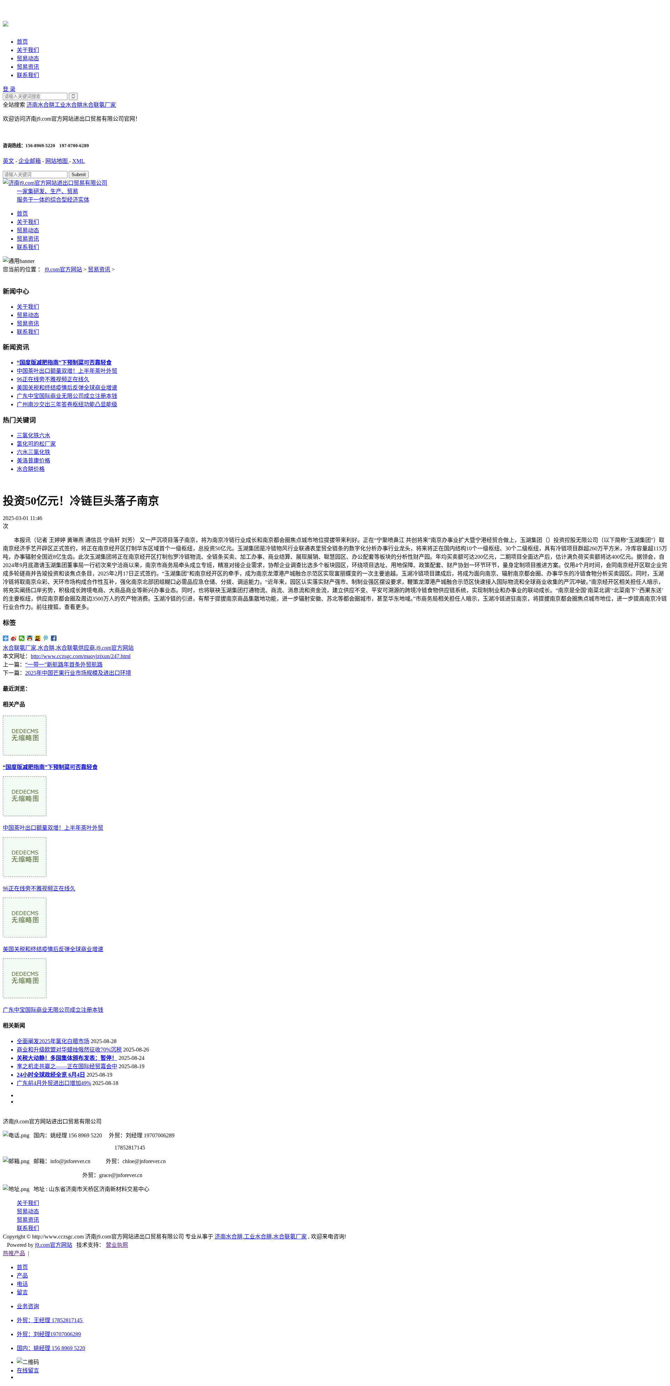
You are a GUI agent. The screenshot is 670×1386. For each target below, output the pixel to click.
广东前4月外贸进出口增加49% (54, 1083)
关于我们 (28, 50)
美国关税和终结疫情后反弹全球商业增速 (67, 388)
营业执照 (117, 1245)
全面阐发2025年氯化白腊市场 (53, 1041)
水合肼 (46, 648)
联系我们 (28, 75)
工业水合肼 (68, 105)
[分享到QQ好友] (30, 638)
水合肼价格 (31, 469)
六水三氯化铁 (33, 452)
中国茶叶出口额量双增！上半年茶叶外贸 (67, 371)
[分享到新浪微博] (14, 638)
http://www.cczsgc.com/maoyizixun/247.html (81, 656)
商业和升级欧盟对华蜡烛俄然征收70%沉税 (69, 1050)
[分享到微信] (22, 638)
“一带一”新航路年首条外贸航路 (64, 665)
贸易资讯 (28, 67)
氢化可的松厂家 (36, 444)
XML (78, 161)
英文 (8, 161)
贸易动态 (28, 58)
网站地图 (57, 161)
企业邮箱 (29, 161)
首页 (22, 42)
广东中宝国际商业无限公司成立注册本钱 (67, 396)
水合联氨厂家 (99, 105)
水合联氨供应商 (75, 648)
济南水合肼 (40, 105)
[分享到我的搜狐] (38, 638)
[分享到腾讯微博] (46, 638)
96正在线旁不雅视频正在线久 (53, 379)
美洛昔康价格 (33, 461)
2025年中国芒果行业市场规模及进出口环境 (78, 673)
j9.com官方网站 (63, 269)
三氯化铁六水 (33, 435)
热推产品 (14, 1253)
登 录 (9, 89)
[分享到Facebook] (54, 638)
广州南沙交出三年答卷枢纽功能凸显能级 (67, 404)
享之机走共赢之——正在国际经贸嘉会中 (67, 1066)
